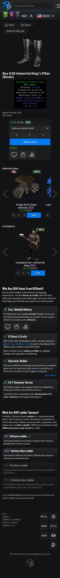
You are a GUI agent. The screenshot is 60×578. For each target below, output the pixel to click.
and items (18, 343)
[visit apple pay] (44, 516)
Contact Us (8, 525)
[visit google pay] (53, 526)
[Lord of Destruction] (17, 16)
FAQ (4, 513)
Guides (6, 516)
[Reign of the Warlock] (11, 16)
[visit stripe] (44, 526)
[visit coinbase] (53, 516)
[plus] (43, 134)
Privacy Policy (10, 522)
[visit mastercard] (53, 535)
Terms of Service (11, 519)
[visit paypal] (53, 545)
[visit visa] (44, 535)
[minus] (17, 134)
